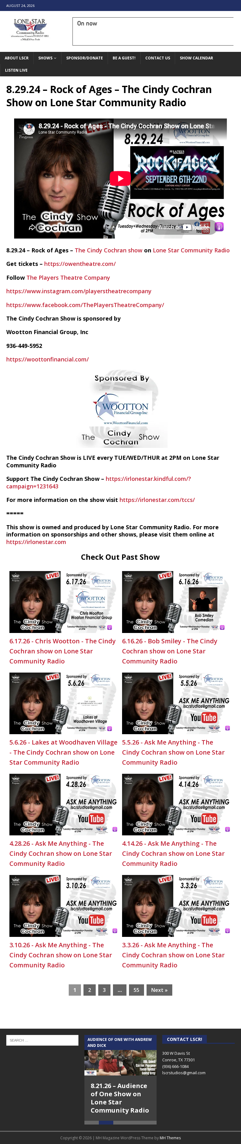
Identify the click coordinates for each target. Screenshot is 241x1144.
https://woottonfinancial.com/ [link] (47, 359)
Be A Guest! (124, 58)
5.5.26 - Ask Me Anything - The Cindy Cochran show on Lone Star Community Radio (173, 752)
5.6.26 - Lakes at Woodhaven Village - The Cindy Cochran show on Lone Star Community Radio (63, 752)
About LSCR (17, 58)
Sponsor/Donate (84, 58)
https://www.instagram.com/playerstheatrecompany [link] (79, 291)
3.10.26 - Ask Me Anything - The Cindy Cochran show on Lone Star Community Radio (60, 955)
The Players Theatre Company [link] (68, 277)
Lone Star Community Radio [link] (191, 250)
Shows (45, 58)
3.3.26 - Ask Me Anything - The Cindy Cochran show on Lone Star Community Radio (173, 955)
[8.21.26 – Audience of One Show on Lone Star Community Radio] (120, 1055)
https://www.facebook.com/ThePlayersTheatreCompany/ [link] (85, 305)
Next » (159, 990)
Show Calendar (196, 58)
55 (136, 990)
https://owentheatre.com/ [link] (80, 263)
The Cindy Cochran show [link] (108, 250)
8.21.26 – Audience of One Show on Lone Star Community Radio (120, 1097)
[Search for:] (42, 1039)
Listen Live (16, 70)
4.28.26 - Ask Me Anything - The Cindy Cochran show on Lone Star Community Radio (60, 853)
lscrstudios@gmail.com (184, 1072)
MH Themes (170, 1138)
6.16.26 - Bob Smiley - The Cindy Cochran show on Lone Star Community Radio (169, 651)
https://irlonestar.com (36, 542)
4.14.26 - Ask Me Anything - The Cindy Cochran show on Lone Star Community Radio (173, 853)
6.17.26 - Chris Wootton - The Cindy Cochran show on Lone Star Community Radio (62, 651)
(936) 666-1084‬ (175, 1066)
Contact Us (157, 58)
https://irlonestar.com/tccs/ (157, 499)
